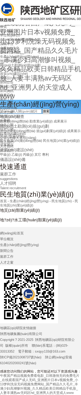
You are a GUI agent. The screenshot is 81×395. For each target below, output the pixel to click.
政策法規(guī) (10, 103)
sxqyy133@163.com (50, 351)
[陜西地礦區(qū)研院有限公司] (40, 12)
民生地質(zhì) (10, 69)
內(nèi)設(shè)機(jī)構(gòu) (19, 39)
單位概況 (7, 31)
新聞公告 (7, 82)
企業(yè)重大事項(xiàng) (18, 138)
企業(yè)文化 (9, 48)
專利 (45, 154)
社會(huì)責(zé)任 (13, 133)
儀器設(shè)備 (10, 78)
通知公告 (7, 86)
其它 (37, 154)
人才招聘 (7, 146)
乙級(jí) (16, 154)
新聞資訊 (7, 91)
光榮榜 (5, 120)
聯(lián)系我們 (10, 52)
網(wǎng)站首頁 (12, 233)
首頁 (3, 27)
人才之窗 (7, 112)
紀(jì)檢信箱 (8, 108)
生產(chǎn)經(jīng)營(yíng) (19, 56)
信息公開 (7, 125)
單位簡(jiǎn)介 (10, 35)
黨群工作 (7, 95)
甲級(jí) (5, 154)
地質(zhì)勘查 (10, 61)
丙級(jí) (28, 154)
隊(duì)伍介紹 (10, 116)
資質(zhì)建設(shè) (14, 73)
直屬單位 (7, 44)
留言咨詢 (7, 150)
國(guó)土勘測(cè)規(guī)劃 (20, 65)
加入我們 (7, 142)
